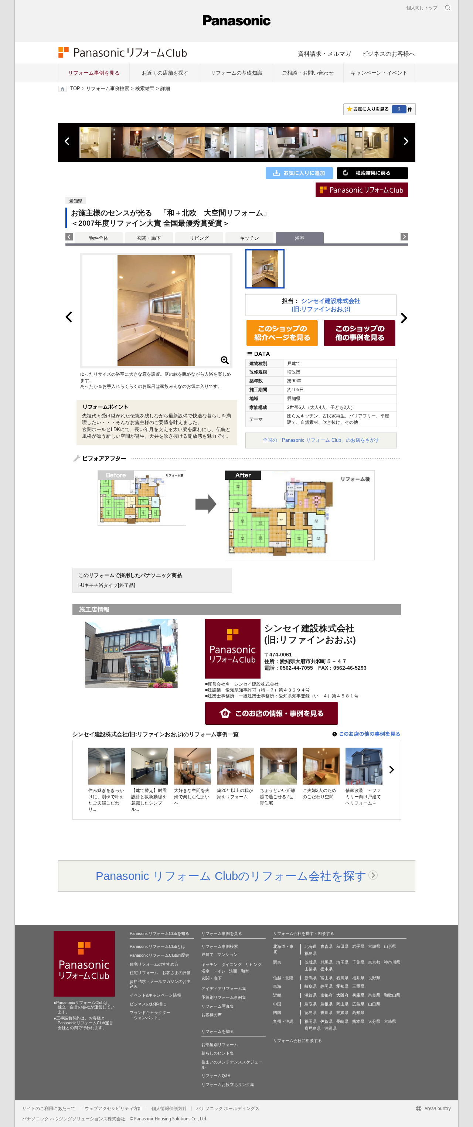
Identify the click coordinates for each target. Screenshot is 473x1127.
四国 (277, 1012)
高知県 (358, 1012)
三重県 (358, 986)
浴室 (205, 971)
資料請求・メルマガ (324, 53)
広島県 (358, 1004)
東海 (277, 986)
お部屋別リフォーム (219, 1044)
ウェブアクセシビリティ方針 (113, 1108)
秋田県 (342, 946)
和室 (245, 971)
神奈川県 (392, 962)
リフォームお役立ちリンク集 (227, 1084)
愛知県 (342, 986)
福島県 (310, 953)
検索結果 (144, 88)
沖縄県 (330, 1028)
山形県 (390, 946)
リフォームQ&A (215, 1075)
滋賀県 (310, 995)
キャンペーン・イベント (379, 73)
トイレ (219, 971)
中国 (277, 1004)
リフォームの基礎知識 (236, 73)
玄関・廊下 (149, 238)
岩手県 (358, 946)
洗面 (233, 971)
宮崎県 (390, 1021)
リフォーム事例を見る (94, 73)
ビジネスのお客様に (148, 1004)
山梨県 (310, 969)
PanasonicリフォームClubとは (157, 946)
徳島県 (310, 1012)
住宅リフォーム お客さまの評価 (160, 972)
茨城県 (310, 962)
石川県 (342, 978)
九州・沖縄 (283, 1021)
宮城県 (374, 946)
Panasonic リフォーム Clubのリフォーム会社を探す (231, 876)
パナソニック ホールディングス (227, 1108)
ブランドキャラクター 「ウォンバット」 (150, 1015)
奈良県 (374, 995)
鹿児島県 (312, 1028)
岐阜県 (310, 986)
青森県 (326, 946)
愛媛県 (342, 1012)
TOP (75, 88)
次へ (406, 141)
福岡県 (310, 1021)
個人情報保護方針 (169, 1108)
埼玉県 (342, 962)
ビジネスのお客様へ (388, 53)
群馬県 (326, 962)
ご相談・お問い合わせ (308, 73)
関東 (277, 962)
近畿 (277, 995)
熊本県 (358, 1021)
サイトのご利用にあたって (48, 1108)
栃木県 (326, 969)
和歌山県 (392, 995)
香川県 (326, 1012)
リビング (199, 238)
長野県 (374, 978)
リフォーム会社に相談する (297, 1040)
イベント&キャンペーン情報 (155, 995)
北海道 (310, 946)
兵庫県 (358, 995)
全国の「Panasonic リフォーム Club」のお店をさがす (321, 440)
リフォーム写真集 (217, 1006)
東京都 (374, 962)
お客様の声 (211, 1014)
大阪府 (342, 995)
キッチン (249, 238)
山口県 (374, 1004)
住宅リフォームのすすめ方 (154, 964)
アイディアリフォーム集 (223, 988)
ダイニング (231, 964)
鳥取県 (310, 1004)
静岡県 (326, 986)
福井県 (358, 978)
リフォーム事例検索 (107, 88)
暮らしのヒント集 (217, 1053)
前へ (68, 141)
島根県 (326, 1004)
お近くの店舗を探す (165, 73)
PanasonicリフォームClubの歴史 (159, 955)
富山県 (326, 978)
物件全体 (98, 238)
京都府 (326, 995)
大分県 (374, 1021)
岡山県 (342, 1004)
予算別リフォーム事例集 (223, 997)
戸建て (207, 954)
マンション (227, 954)
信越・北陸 (283, 978)
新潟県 (310, 978)
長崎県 (342, 1021)
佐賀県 (326, 1021)
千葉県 (358, 962)
